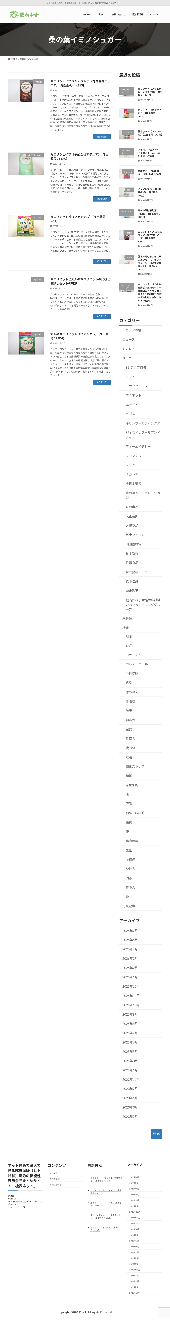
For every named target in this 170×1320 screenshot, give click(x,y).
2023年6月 (130, 1098)
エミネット (133, 395)
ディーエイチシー (138, 446)
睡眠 (129, 757)
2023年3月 (130, 1107)
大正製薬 (132, 516)
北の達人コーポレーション (143, 495)
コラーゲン (133, 655)
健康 (129, 711)
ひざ (129, 645)
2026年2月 (130, 968)
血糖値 (130, 859)
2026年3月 (130, 958)
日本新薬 (132, 553)
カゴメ (130, 414)
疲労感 (130, 748)
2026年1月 (130, 977)
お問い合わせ (56, 1184)
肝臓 (129, 804)
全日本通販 (133, 484)
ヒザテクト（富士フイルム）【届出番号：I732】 (149, 113)
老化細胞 (132, 785)
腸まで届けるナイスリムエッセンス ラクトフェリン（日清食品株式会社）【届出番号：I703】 (149, 263)
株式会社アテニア (138, 572)
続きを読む (102, 136)
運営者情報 (55, 1179)
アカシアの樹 (131, 330)
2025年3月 (130, 1061)
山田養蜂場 (133, 544)
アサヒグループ (136, 386)
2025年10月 (131, 1005)
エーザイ (132, 405)
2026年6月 (130, 940)
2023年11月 (131, 1079)
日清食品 (132, 563)
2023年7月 (130, 1089)
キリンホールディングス (143, 423)
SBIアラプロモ (136, 367)
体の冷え (132, 692)
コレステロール (137, 664)
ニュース (128, 339)
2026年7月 (130, 930)
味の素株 (132, 507)
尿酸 (129, 729)
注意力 (130, 739)
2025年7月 (130, 1033)
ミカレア (128, 349)
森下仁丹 (132, 581)
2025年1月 (130, 1070)
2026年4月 (130, 949)
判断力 (130, 720)
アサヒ (130, 377)
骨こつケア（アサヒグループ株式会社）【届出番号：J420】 (150, 92)
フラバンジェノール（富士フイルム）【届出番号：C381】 (149, 152)
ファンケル (133, 456)
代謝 (129, 683)
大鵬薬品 (132, 525)
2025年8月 (130, 1024)
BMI (129, 636)
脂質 (129, 822)
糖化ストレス (135, 766)
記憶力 (130, 869)
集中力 (130, 887)
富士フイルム (135, 535)
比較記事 (128, 906)
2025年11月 (131, 996)
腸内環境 (132, 841)
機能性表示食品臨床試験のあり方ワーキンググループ (143, 604)
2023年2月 (130, 1116)
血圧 (129, 850)
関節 (129, 878)
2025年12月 (131, 986)
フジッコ (132, 465)
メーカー (128, 358)
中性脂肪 (132, 673)
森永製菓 (132, 591)
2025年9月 (130, 1014)
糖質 (129, 776)
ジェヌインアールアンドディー (143, 435)
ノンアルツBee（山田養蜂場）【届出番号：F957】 (149, 192)
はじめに (54, 1173)
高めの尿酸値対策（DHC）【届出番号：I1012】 (149, 213)
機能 (125, 628)
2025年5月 (130, 1051)
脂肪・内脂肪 (135, 813)
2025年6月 (130, 1042)
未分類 (127, 618)
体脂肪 (130, 701)
